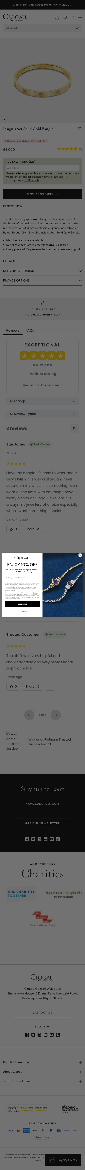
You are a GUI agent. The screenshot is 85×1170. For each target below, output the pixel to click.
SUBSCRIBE (22, 604)
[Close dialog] (80, 555)
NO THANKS (22, 612)
